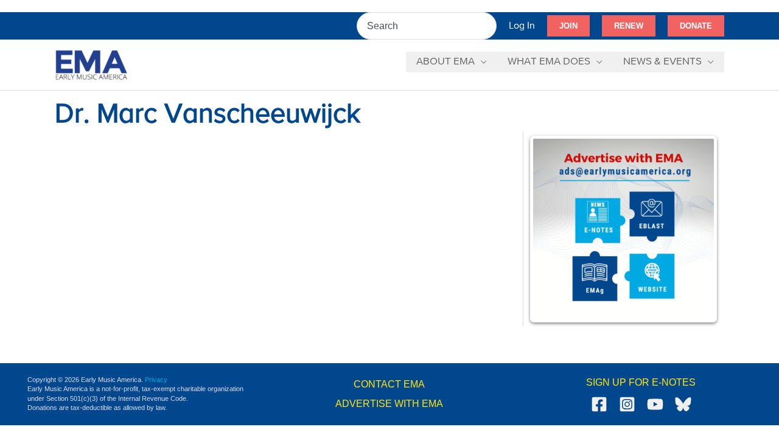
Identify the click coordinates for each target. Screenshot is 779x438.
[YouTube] (655, 404)
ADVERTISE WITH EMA (389, 403)
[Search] (488, 26)
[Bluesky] (683, 404)
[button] (568, 26)
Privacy (156, 379)
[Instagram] (627, 404)
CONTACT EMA (389, 384)
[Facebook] (599, 404)
